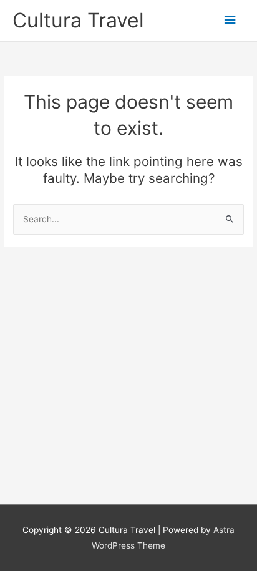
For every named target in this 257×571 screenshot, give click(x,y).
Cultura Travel (78, 20)
